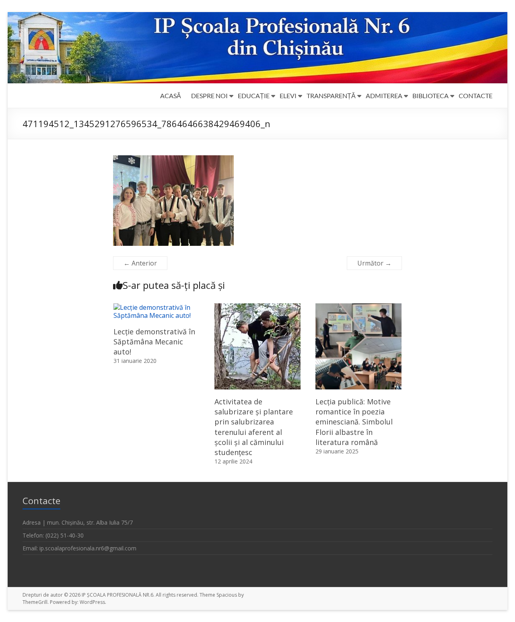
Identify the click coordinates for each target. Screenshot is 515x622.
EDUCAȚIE (254, 95)
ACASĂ (170, 95)
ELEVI (288, 95)
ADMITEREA (384, 95)
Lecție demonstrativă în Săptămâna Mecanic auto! (154, 341)
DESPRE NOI (209, 95)
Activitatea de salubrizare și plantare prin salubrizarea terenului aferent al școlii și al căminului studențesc (253, 427)
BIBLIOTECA (430, 95)
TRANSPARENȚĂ (331, 95)
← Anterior (140, 263)
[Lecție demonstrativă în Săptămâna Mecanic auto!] (156, 307)
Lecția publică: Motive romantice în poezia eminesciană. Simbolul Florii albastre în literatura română (354, 422)
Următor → (374, 263)
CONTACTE (475, 95)
